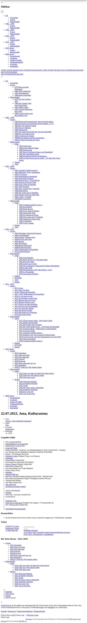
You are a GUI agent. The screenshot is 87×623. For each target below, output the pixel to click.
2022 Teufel (23, 386)
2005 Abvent (19, 241)
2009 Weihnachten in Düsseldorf (26, 250)
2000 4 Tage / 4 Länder (22, 197)
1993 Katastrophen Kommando (25, 176)
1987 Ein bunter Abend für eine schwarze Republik (32, 132)
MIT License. (73, 619)
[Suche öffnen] (43, 77)
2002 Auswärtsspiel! (21, 235)
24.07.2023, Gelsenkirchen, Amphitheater (47, 533)
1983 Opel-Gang (25, 146)
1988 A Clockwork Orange (24, 136)
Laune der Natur (11, 448)
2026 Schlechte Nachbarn (28, 390)
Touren (12, 20)
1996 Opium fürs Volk (27, 213)
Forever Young (10, 464)
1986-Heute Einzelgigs (22, 95)
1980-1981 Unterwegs (22, 91)
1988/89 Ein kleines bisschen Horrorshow (29, 138)
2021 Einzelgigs (20, 353)
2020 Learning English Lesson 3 (30, 341)
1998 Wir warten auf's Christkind (26, 193)
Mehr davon (9, 54)
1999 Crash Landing (26, 223)
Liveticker (13, 64)
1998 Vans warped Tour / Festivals (26, 189)
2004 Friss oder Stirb (26, 262)
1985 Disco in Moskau (22, 128)
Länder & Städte (16, 60)
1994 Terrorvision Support (23, 178)
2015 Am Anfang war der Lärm (25, 298)
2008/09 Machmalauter (22, 248)
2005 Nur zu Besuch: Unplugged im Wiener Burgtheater (39, 266)
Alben (16, 144)
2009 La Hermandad (26, 272)
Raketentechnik (39, 611)
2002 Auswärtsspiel (26, 258)
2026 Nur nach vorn (26, 392)
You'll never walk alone (13, 503)
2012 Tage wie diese (21, 290)
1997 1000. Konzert (21, 187)
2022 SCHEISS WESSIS (28, 384)
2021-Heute (9, 48)
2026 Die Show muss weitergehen (31, 388)
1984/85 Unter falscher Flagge (25, 126)
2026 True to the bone (27, 394)
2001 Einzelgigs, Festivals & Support (27, 233)
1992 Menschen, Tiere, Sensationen (27, 172)
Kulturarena (9, 429)
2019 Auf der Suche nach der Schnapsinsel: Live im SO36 (40, 337)
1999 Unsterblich (25, 221)
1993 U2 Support (20, 174)
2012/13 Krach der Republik (24, 292)
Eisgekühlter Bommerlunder (15, 509)
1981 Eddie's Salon (21, 107)
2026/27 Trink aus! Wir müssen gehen (28, 367)
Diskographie (15, 22)
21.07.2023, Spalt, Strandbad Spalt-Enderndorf (40, 531)
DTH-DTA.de (6, 605)
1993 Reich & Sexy (26, 209)
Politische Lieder (11, 456)
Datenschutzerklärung (25, 611)
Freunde (8, 493)
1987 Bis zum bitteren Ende (29, 154)
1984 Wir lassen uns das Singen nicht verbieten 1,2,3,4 (34, 124)
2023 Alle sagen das (21, 357)
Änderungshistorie (16, 62)
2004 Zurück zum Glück (28, 264)
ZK (6, 16)
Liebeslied (9, 458)
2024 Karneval (19, 361)
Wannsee (8, 472)
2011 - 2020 (9, 42)
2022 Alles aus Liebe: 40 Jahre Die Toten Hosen (36, 373)
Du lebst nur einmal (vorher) (15, 487)
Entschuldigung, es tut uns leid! (16, 444)
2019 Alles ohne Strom (22, 315)
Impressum (12, 611)
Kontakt (4, 611)
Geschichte (14, 18)
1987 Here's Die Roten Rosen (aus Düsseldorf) (36, 152)
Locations (13, 58)
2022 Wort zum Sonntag (27, 382)
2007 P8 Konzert (20, 243)
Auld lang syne (10, 501)
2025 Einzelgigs (20, 365)
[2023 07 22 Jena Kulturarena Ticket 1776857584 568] (14, 530)
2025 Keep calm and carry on (25, 363)
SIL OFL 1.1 (23, 621)
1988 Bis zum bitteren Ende (24, 134)
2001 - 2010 (9, 36)
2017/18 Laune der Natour (24, 308)
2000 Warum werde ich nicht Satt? (26, 195)
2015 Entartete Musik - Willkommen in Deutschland (37, 329)
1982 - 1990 (9, 24)
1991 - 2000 (9, 30)
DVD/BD (18, 278)
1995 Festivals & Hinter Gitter (25, 183)
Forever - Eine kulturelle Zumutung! (18, 421)
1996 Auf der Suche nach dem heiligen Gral (23, 115)
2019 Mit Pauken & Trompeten (25, 312)
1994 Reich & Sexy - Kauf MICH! (27, 180)
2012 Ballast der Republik (28, 323)
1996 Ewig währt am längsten (25, 185)
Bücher (17, 282)
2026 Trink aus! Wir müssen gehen (31, 375)
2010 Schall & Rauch (22, 252)
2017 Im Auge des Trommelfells (25, 306)
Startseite (8, 592)
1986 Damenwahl (20, 130)
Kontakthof (14, 66)
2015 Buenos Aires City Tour (25, 300)
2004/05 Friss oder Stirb (23, 239)
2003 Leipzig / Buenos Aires (24, 237)
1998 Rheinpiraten (21, 191)
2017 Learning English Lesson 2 (30, 333)
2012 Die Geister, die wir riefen (30, 325)
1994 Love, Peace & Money (29, 211)
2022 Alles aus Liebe (22, 355)
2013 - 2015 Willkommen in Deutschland (29, 294)
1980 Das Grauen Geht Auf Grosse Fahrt (22, 104)
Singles (17, 162)
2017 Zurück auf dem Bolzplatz (25, 304)
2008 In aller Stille (25, 268)
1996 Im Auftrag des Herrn (28, 215)
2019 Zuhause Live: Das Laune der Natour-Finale (37, 335)
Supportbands (15, 56)
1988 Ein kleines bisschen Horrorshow (33, 156)
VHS (16, 164)
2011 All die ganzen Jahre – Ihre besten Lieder (35, 321)
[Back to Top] (2, 602)
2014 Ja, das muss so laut (23, 296)
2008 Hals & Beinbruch (23, 245)
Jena (7, 425)
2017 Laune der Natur (27, 331)
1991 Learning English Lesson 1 (26, 170)
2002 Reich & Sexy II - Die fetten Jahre (33, 260)
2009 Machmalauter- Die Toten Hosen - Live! (35, 270)
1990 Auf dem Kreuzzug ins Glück (27, 140)
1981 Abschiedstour (21, 93)
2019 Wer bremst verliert (23, 310)
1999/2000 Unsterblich (22, 199)
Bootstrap (29, 619)
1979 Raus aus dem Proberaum (21, 88)
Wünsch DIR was (11, 474)
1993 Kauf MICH (25, 207)
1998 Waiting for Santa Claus (29, 219)
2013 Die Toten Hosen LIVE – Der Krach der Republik (39, 327)
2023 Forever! (19, 359)
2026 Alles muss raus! (27, 377)
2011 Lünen (18, 288)
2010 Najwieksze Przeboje (28, 274)
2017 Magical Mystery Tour (24, 302)
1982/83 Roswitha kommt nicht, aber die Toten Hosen (33, 122)
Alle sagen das (10, 484)
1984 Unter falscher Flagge (29, 148)
